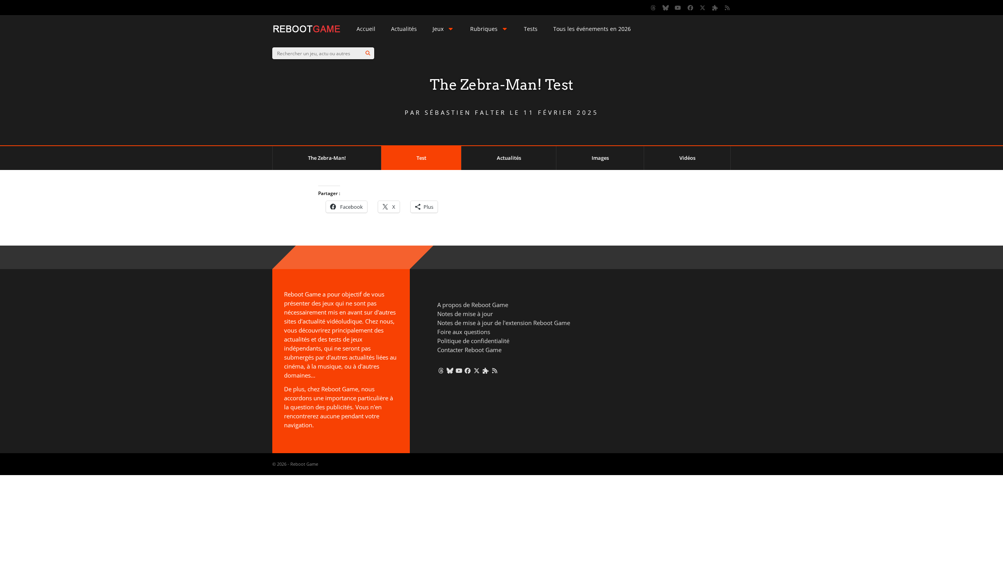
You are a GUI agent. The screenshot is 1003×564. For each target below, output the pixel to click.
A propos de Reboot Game (472, 305)
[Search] (368, 53)
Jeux (438, 29)
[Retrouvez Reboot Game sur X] (702, 8)
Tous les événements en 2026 (592, 29)
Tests (531, 29)
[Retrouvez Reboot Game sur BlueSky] (665, 8)
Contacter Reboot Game (469, 350)
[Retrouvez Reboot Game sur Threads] (653, 8)
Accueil (366, 29)
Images (600, 157)
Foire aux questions (463, 332)
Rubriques (484, 29)
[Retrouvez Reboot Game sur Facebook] (690, 8)
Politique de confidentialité (473, 341)
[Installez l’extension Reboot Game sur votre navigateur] (715, 8)
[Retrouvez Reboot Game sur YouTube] (678, 8)
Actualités (404, 29)
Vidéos (687, 157)
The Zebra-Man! (327, 157)
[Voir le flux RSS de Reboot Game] (727, 8)
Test (421, 157)
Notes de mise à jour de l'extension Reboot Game (503, 323)
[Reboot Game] (306, 31)
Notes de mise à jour (465, 314)
